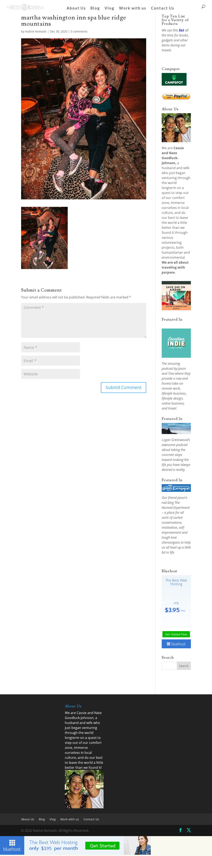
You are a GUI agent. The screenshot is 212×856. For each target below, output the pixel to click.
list (181, 30)
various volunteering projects (172, 242)
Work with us (132, 8)
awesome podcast (175, 445)
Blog (95, 8)
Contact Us (162, 8)
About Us (76, 8)
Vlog (109, 8)
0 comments (79, 31)
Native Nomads (36, 31)
